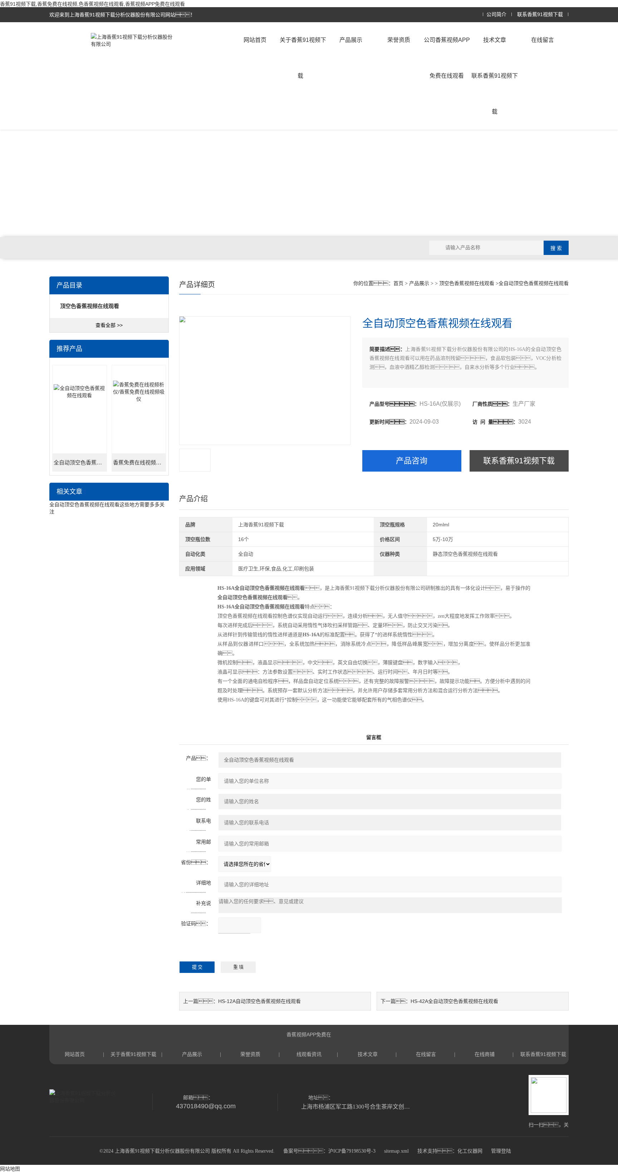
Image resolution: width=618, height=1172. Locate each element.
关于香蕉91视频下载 (303, 58)
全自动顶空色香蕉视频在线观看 (80, 463)
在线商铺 (485, 1054)
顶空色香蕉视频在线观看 (466, 283)
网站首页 (255, 40)
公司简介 (496, 14)
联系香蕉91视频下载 (540, 14)
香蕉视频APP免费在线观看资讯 (308, 1038)
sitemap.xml (396, 1151)
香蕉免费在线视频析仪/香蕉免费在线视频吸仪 (139, 463)
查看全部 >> (109, 325)
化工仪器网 (469, 1151)
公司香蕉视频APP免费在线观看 (447, 58)
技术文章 (494, 40)
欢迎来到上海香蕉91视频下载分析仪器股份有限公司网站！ (122, 15)
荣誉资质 (398, 40)
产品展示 (350, 40)
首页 (398, 283)
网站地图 (10, 1169)
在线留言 (542, 40)
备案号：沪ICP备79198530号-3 (329, 1151)
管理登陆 (501, 1151)
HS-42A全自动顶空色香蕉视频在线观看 (454, 1001)
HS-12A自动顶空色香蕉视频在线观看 (259, 1001)
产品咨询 (411, 460)
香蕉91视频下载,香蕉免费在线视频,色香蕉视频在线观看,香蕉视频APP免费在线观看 (92, 4)
